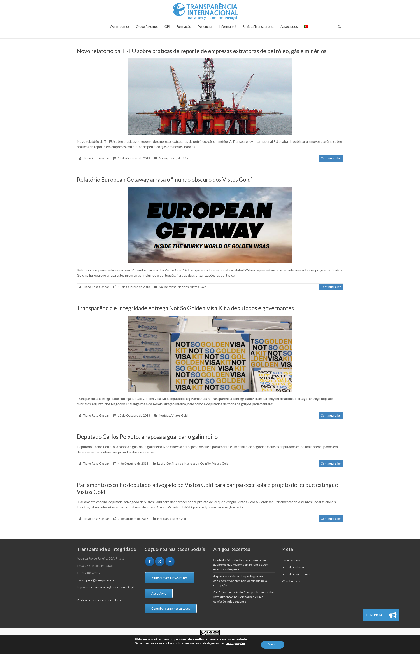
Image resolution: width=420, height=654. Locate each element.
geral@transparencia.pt (102, 580)
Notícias (183, 158)
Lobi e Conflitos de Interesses (178, 463)
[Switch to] (306, 28)
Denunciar (205, 26)
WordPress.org (292, 581)
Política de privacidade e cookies (99, 600)
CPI (167, 26)
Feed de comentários (296, 574)
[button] (393, 615)
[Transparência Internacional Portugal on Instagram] (170, 561)
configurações (235, 643)
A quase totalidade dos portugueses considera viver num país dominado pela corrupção (240, 580)
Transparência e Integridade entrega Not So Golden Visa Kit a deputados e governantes (185, 308)
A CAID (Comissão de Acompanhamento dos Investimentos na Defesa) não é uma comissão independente (243, 596)
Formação (183, 26)
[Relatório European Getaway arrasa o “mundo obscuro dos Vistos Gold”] (210, 189)
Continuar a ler (331, 158)
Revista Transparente (258, 26)
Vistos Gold (198, 287)
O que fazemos (147, 26)
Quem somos (120, 26)
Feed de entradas (293, 567)
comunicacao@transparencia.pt (112, 587)
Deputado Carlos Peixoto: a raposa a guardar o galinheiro (147, 436)
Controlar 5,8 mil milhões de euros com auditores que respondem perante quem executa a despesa (240, 564)
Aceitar (273, 644)
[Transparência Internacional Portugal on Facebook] (149, 561)
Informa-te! (227, 26)
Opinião (205, 463)
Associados (289, 26)
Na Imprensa (167, 158)
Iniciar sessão (291, 560)
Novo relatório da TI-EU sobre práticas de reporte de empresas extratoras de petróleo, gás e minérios (201, 50)
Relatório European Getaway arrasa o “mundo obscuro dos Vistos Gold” (165, 179)
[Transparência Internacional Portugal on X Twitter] (159, 561)
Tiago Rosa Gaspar (96, 158)
